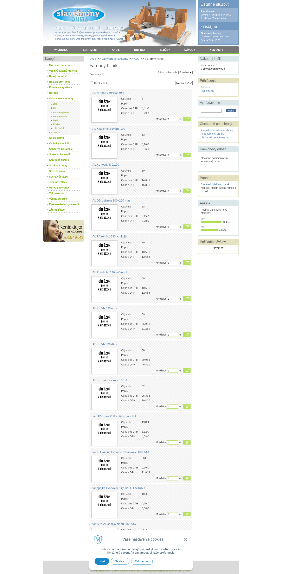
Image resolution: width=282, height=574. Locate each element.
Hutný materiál (57, 76)
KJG (136, 58)
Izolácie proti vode (59, 81)
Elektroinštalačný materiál (64, 204)
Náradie (53, 92)
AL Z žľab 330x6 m (104, 344)
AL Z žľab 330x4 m (104, 308)
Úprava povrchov (59, 187)
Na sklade (101, 83)
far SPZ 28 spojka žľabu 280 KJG (114, 523)
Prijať (101, 561)
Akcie (116, 50)
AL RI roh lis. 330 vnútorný (109, 272)
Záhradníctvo (57, 209)
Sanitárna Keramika (61, 149)
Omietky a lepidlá (59, 143)
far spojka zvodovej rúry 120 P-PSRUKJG (119, 488)
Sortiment (90, 50)
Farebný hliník (60, 116)
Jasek (54, 104)
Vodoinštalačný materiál (63, 70)
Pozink (56, 124)
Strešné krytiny (58, 165)
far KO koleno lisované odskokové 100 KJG (120, 452)
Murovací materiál (59, 65)
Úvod (92, 58)
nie (202, 226)
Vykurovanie (56, 193)
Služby (165, 50)
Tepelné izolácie (58, 182)
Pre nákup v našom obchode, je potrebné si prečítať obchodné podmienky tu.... (217, 134)
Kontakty (216, 50)
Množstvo (161, 119)
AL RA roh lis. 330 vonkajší (109, 236)
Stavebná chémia (59, 160)
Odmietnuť (142, 561)
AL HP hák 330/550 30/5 (108, 92)
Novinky (140, 50)
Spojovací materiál (60, 154)
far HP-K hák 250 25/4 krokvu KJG (114, 416)
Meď (55, 120)
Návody (189, 50)
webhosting (158, 570)
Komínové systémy (60, 87)
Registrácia (207, 90)
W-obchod (61, 50)
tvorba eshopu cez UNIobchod (135, 570)
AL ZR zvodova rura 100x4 (109, 380)
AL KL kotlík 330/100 (105, 164)
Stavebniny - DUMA (78, 15)
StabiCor (55, 132)
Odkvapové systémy (115, 58)
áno (203, 218)
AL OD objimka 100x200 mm (111, 200)
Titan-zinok (58, 128)
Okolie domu (56, 137)
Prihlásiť (205, 87)
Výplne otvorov (58, 198)
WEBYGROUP (183, 570)
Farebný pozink (61, 112)
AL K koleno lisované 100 (108, 128)
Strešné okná (57, 171)
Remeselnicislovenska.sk (215, 184)
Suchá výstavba (58, 176)
